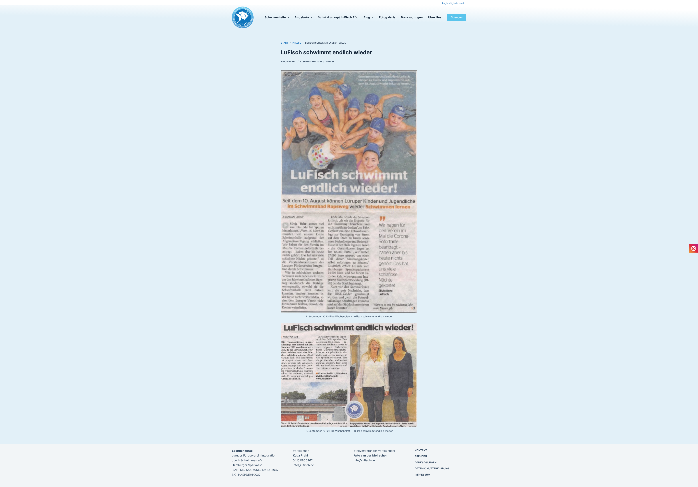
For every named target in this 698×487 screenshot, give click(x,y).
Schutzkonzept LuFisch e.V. (338, 17)
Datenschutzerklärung (432, 468)
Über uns (435, 17)
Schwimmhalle (275, 17)
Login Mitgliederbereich (454, 3)
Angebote (302, 17)
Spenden (457, 17)
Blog (367, 17)
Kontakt (421, 450)
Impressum (422, 474)
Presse (330, 61)
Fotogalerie (387, 17)
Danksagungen (412, 17)
